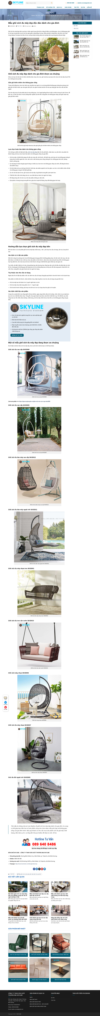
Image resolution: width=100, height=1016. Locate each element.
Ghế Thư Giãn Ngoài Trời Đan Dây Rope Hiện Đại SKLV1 (18, 954)
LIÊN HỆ (89, 7)
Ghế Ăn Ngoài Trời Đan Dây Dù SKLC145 (39, 979)
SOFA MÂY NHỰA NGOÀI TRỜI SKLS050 (18, 979)
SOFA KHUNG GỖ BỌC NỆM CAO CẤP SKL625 (60, 954)
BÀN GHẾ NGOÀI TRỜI (35, 1001)
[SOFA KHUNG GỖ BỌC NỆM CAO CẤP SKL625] (60, 943)
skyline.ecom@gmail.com (84, 3)
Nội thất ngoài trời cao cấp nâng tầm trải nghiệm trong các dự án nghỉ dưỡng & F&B (85, 41)
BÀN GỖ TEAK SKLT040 (60, 979)
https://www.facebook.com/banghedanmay (26, 863)
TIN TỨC (76, 7)
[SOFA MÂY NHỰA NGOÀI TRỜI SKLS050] (18, 968)
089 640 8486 (70, 3)
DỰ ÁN (83, 7)
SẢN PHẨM (68, 7)
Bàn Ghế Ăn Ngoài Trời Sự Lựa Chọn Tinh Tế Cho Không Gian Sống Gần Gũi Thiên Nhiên (85, 36)
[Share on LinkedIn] (44, 869)
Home (33, 15)
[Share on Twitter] (37, 869)
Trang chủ (40, 7)
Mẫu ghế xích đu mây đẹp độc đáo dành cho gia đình (29, 874)
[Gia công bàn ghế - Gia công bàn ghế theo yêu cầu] (15, 3)
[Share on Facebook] (34, 869)
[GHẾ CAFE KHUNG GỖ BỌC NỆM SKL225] (39, 943)
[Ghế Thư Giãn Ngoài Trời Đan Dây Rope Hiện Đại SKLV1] (18, 943)
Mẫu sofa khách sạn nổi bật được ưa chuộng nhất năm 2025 (85, 56)
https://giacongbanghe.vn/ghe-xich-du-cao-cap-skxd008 (34, 401)
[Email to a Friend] (39, 869)
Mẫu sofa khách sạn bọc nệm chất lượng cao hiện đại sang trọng (84, 51)
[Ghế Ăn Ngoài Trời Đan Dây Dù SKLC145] (39, 968)
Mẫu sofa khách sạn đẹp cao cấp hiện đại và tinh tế (85, 46)
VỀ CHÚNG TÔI (50, 7)
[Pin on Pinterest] (42, 869)
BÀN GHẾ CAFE (33, 999)
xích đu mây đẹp (32, 152)
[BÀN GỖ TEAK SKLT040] (60, 968)
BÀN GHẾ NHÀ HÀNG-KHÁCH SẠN (38, 1006)
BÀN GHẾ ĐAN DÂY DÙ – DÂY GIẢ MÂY (39, 1004)
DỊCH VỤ (59, 7)
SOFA (31, 997)
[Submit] (52, 3)
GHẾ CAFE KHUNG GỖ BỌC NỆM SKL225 (39, 954)
